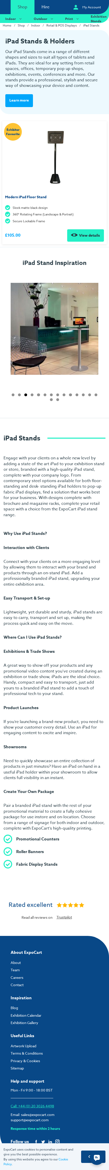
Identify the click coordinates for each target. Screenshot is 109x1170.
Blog (14, 1007)
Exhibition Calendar (26, 1015)
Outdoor (40, 18)
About (16, 962)
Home (7, 25)
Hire (45, 7)
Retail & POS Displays (61, 25)
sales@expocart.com (38, 1114)
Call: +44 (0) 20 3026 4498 (32, 1106)
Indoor (10, 18)
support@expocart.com (30, 1119)
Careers (17, 977)
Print (69, 18)
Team (15, 969)
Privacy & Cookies (25, 1060)
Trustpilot (64, 917)
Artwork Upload (23, 1045)
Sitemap (17, 1068)
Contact (17, 984)
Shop (22, 7)
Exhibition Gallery (24, 1022)
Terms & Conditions (27, 1053)
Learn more (19, 100)
